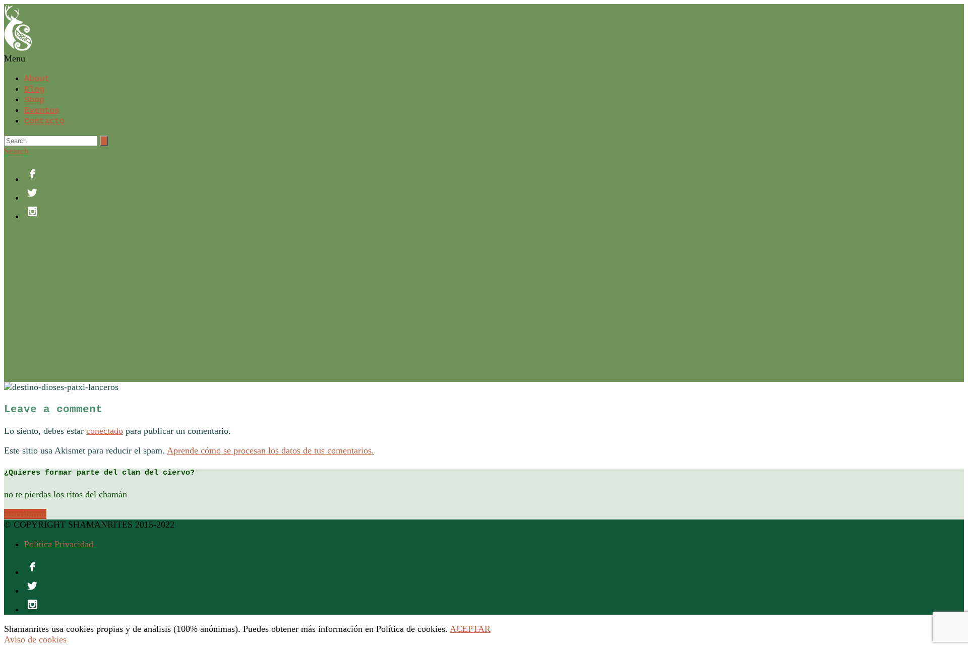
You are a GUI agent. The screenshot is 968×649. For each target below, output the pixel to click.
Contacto (44, 121)
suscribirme (25, 514)
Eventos (41, 110)
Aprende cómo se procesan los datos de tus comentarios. (270, 450)
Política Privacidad (58, 544)
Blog (34, 89)
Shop (34, 100)
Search (16, 151)
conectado (104, 431)
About (36, 79)
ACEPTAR (470, 629)
